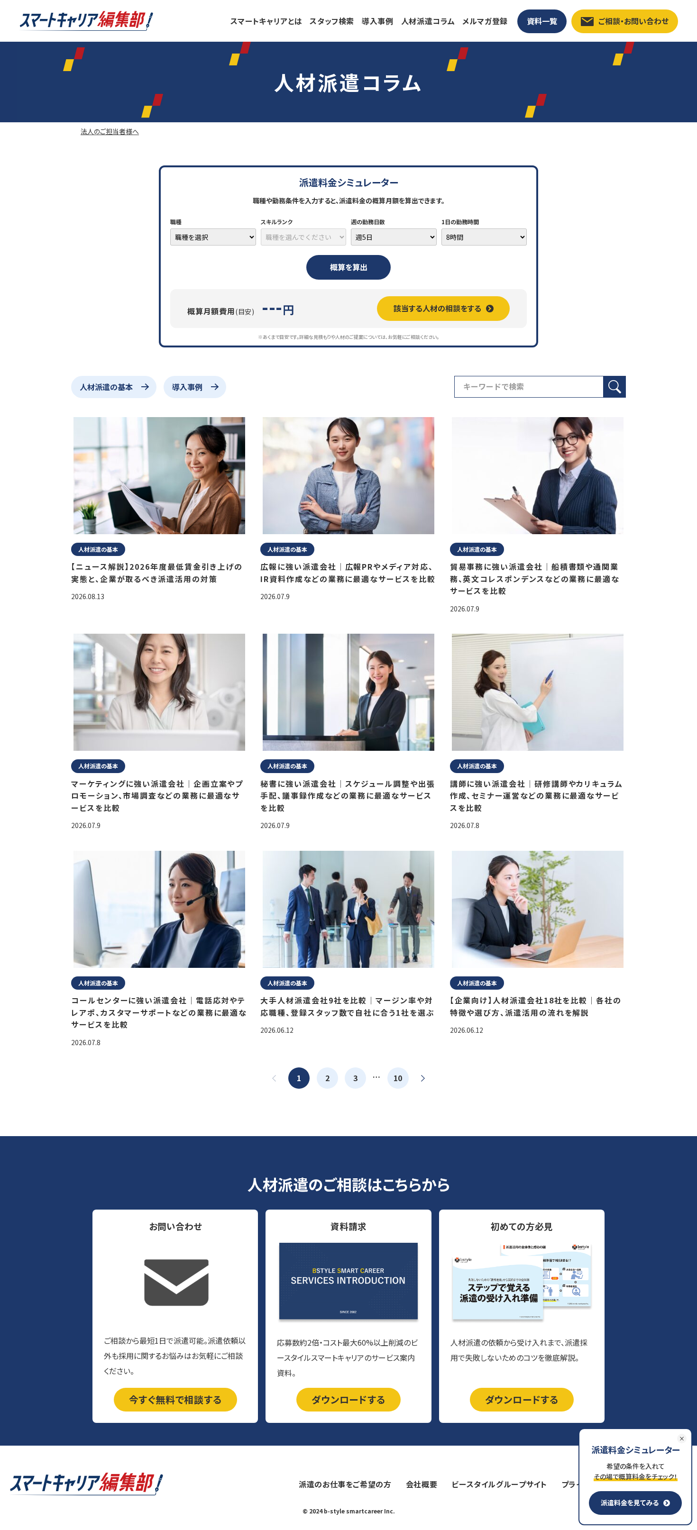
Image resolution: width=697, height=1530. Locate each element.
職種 (176, 222)
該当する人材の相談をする (437, 308)
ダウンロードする (348, 1399)
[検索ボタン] (615, 387)
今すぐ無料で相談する (175, 1399)
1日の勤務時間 (460, 222)
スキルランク (277, 222)
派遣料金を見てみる (630, 1502)
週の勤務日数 (368, 222)
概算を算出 (348, 267)
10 (398, 1078)
